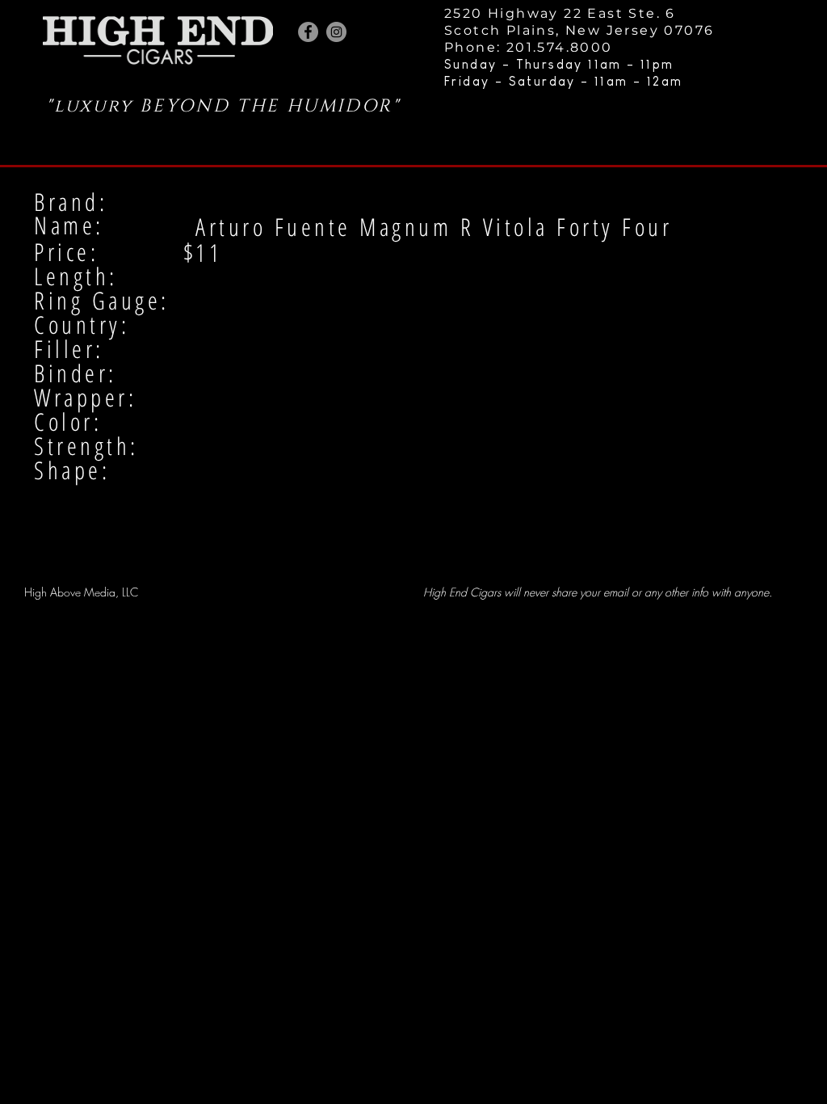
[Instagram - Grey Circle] (336, 32)
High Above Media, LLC (81, 592)
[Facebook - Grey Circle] (308, 32)
